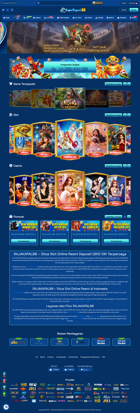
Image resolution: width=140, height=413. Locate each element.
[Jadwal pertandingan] (98, 3)
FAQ (103, 357)
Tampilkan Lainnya (113, 84)
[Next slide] (129, 84)
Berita (42, 357)
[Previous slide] (125, 84)
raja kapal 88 (94, 316)
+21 (36, 357)
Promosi (50, 357)
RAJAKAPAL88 (32, 267)
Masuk (124, 10)
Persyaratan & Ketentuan (89, 357)
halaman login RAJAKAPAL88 (79, 301)
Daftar (133, 10)
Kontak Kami (73, 357)
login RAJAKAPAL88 (75, 318)
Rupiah (124, 3)
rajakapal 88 (82, 316)
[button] (137, 37)
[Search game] (12, 9)
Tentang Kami (61, 357)
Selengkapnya (23, 241)
